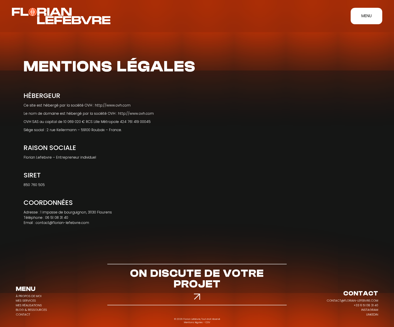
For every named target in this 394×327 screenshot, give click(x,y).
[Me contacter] (197, 297)
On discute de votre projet (197, 278)
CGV (207, 322)
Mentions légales (193, 322)
